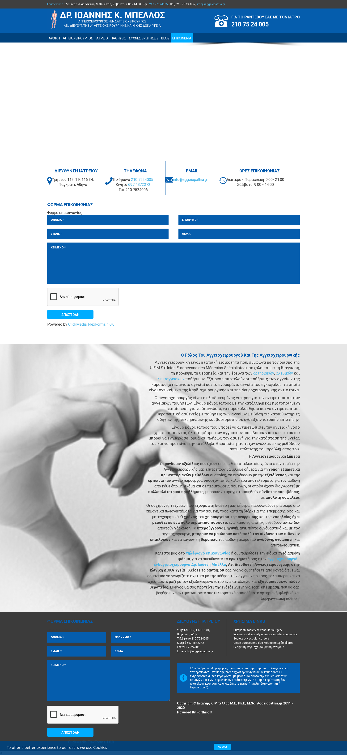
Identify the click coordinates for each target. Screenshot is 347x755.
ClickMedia (77, 324)
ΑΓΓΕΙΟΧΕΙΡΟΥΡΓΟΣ (78, 38)
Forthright (204, 712)
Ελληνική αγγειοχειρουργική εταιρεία (258, 647)
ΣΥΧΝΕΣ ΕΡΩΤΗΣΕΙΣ (143, 38)
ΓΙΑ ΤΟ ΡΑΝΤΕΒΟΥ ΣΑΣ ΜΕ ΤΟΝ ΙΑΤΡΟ (265, 17)
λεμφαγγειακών (171, 379)
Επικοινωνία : (56, 4)
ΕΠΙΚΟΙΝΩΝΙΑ (181, 38)
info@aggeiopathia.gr (211, 4)
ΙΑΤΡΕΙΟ (102, 38)
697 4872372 (139, 184)
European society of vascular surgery (257, 630)
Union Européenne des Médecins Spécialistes (263, 642)
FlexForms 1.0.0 (101, 324)
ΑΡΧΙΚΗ (54, 38)
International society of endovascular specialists (265, 634)
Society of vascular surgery (251, 638)
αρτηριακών (263, 373)
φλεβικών (285, 373)
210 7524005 (142, 179)
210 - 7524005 (158, 4)
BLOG (165, 38)
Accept (222, 746)
